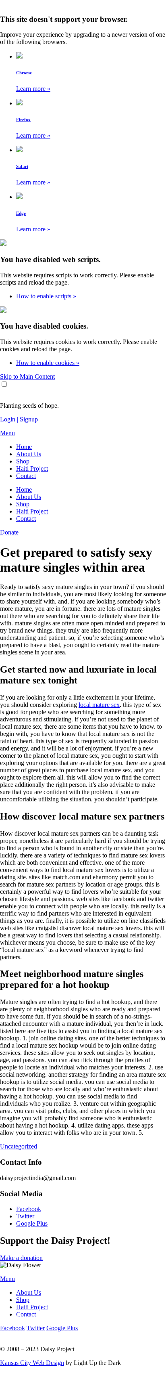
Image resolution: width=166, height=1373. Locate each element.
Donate (9, 532)
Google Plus (32, 1223)
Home (24, 446)
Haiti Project (32, 468)
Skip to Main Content (27, 376)
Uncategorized (18, 1146)
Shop (22, 461)
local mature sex (99, 704)
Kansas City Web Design (32, 1362)
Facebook (28, 1208)
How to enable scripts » (46, 296)
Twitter (25, 1216)
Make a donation (21, 1257)
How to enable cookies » (47, 362)
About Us (28, 454)
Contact (26, 475)
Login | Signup (19, 419)
